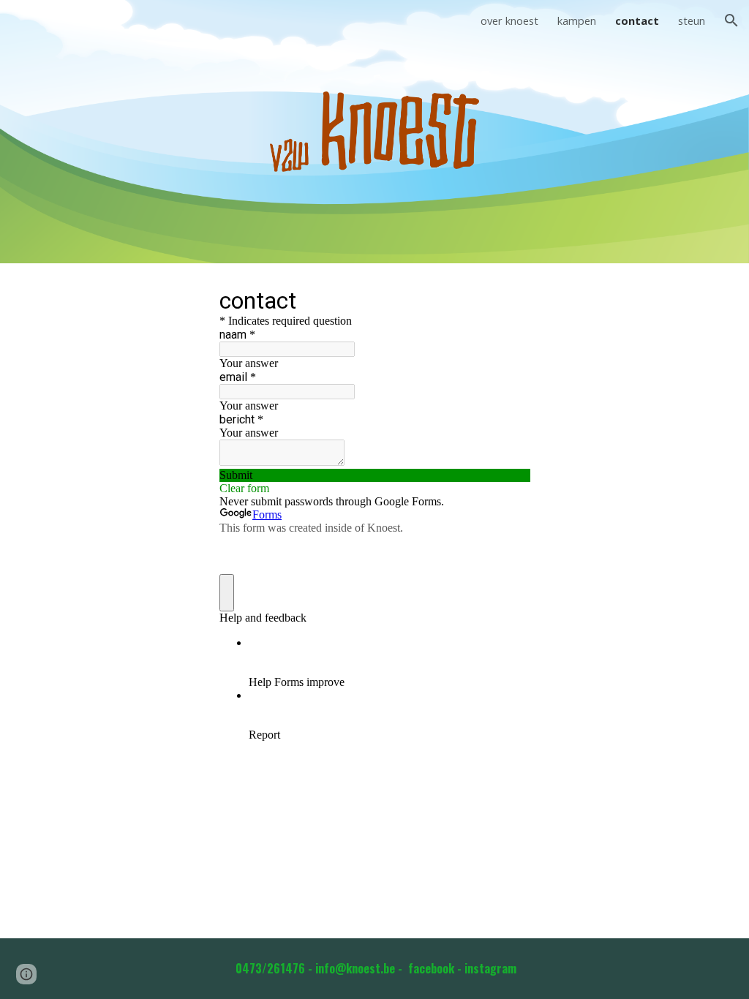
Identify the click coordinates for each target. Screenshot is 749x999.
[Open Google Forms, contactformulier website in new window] (508, 300)
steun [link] (691, 20)
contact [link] (637, 20)
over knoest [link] (509, 20)
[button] (731, 20)
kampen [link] (576, 20)
